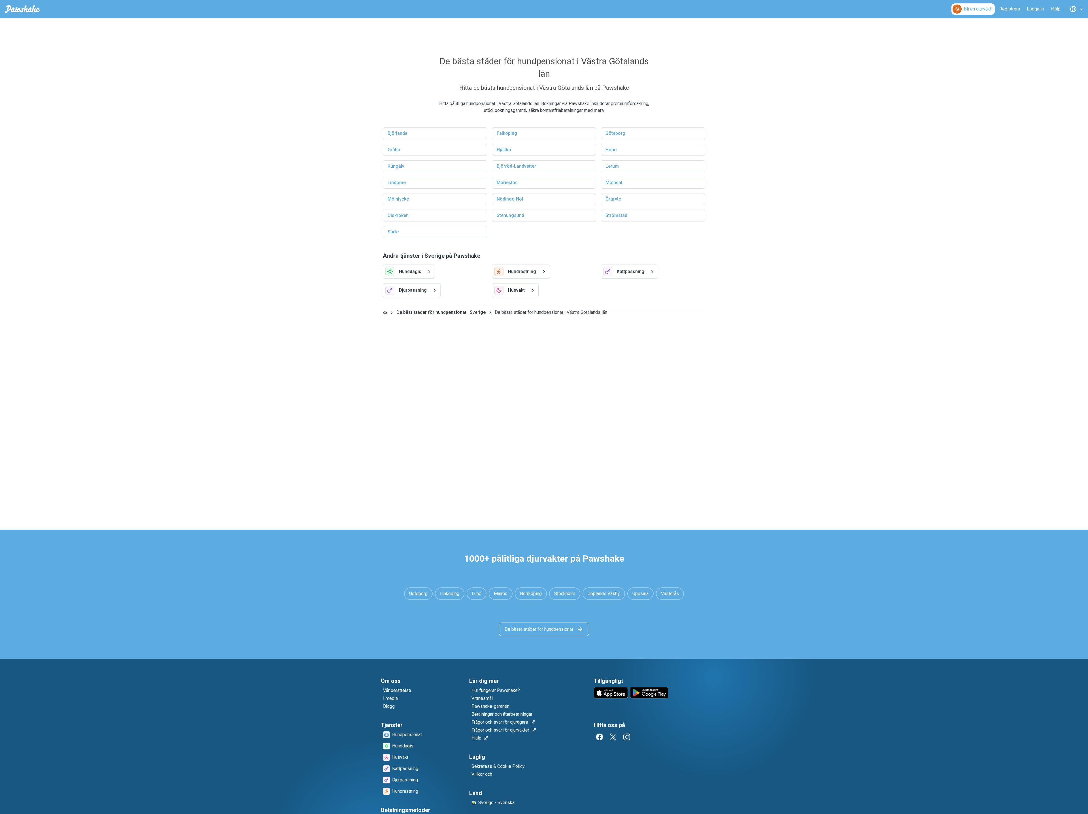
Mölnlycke (398, 199)
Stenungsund (510, 215)
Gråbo (394, 149)
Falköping (507, 133)
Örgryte (613, 199)
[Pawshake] (23, 9)
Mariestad (507, 182)
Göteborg (615, 133)
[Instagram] (626, 737)
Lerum (612, 166)
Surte (393, 232)
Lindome (397, 182)
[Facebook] (599, 737)
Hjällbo (504, 149)
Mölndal (613, 182)
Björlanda (397, 133)
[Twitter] (613, 737)
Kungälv (396, 166)
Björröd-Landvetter (516, 166)
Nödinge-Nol (510, 199)
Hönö (611, 149)
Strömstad (616, 215)
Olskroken (398, 215)
